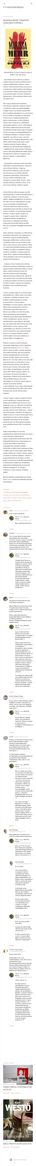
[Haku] (31, 3)
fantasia (5, 495)
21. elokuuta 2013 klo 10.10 (17, 831)
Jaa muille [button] (6, 489)
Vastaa (11, 529)
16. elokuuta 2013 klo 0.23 (23, 520)
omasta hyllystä (21, 498)
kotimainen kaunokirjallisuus (21, 495)
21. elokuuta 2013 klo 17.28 (23, 843)
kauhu (10, 495)
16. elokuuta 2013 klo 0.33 (23, 629)
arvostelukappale (15, 492)
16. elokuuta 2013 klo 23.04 (24, 714)
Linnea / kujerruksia (16, 950)
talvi (11, 500)
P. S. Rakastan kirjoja (13, 7)
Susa (10, 511)
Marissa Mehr (7, 498)
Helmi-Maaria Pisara (16, 696)
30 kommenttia (15, 1093)
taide (8, 500)
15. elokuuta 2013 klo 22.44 (21, 597)
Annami (12, 533)
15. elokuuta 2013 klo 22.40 (23, 533)
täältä (9, 479)
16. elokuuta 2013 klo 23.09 (23, 768)
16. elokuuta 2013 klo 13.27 (21, 736)
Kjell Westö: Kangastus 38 (17, 1143)
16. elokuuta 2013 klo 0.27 (23, 557)
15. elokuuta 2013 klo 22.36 (20, 510)
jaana (11, 597)
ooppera (29, 498)
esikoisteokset (24, 492)
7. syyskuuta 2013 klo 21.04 (24, 863)
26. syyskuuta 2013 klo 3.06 (24, 977)
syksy (4, 500)
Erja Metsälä (13, 830)
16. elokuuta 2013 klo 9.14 (17, 698)
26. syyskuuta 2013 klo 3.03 (24, 918)
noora (11, 737)
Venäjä (15, 500)
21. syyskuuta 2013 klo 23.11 (17, 951)
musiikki (13, 498)
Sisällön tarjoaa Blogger (19, 1159)
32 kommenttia (15, 1147)
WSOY (20, 500)
